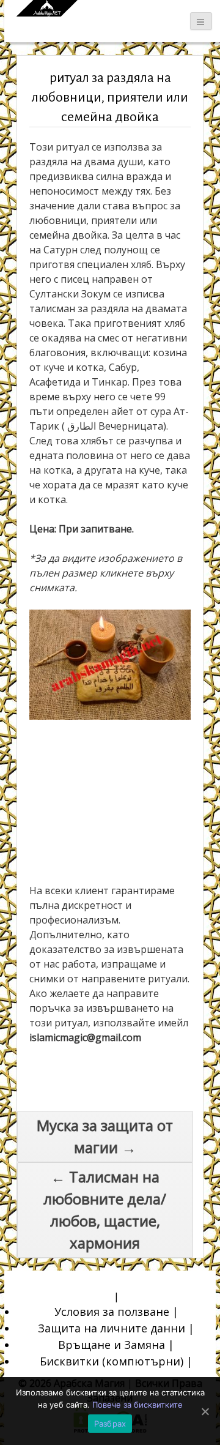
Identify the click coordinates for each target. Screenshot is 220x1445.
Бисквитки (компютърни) (111, 1361)
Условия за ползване (111, 1311)
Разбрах (110, 1423)
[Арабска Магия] (47, 8)
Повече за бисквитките (137, 1405)
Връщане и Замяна (111, 1344)
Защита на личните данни (111, 1328)
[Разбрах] (205, 1411)
